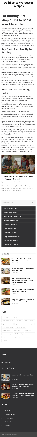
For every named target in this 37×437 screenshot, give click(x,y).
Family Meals (10, 229)
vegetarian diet (21, 327)
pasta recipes (29, 324)
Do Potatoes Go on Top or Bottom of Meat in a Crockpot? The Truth (23, 394)
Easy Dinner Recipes (12, 216)
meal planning (16, 337)
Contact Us (8, 422)
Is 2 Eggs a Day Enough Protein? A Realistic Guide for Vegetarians (23, 300)
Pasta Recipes (10, 208)
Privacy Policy (9, 418)
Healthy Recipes (11, 220)
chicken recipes (29, 320)
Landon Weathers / (8, 182)
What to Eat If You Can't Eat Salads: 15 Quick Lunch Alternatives (23, 260)
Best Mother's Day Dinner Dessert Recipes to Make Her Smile (23, 385)
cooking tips (6, 317)
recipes (19, 320)
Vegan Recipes (10, 212)
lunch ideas (27, 337)
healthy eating (19, 333)
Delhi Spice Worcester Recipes (18, 4)
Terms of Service (10, 414)
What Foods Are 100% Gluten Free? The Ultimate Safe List (23, 290)
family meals (6, 330)
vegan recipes (6, 340)
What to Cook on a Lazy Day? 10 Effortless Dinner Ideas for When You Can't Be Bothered (22, 280)
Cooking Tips (10, 233)
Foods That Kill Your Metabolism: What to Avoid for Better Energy (22, 376)
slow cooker (17, 330)
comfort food (16, 317)
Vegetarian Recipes (12, 237)
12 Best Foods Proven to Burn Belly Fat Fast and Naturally (17, 177)
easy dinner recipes (8, 320)
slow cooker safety (8, 327)
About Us (7, 410)
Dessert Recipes (11, 245)
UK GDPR (7, 426)
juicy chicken (30, 333)
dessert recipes (28, 330)
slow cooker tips (7, 333)
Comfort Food (10, 224)
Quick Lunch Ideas (11, 241)
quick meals (19, 324)
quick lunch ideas (7, 324)
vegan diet (5, 337)
